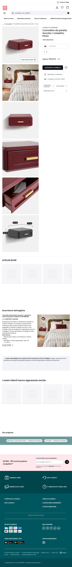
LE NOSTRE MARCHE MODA (49, 506)
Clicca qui (51, 466)
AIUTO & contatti (9, 503)
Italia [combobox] (64, 552)
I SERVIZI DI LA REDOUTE (49, 499)
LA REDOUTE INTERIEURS (50, 27)
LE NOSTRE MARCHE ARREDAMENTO (51, 503)
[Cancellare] (68, 13)
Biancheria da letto (24, 18)
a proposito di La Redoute (12, 499)
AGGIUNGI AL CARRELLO (53, 68)
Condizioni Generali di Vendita (11, 552)
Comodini (8, 24)
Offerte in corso (45, 552)
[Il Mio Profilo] (57, 7)
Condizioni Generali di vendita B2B (30, 552)
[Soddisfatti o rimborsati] (53, 86)
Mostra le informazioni (36, 515)
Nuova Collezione (40, 18)
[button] (67, 7)
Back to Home (9, 18)
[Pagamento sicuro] (66, 91)
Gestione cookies (15, 554)
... (2, 24)
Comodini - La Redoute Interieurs (56, 441)
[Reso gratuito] (66, 86)
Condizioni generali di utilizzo (29, 554)
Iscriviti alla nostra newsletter (46, 458)
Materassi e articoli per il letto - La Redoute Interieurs (24, 441)
